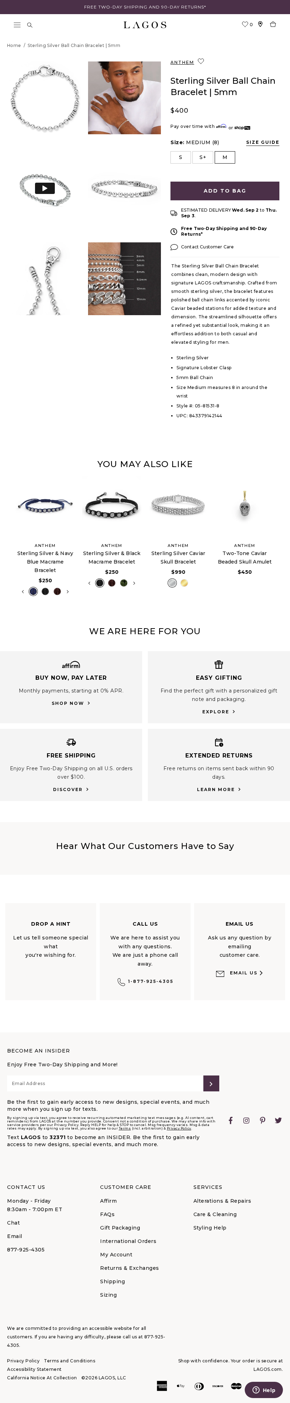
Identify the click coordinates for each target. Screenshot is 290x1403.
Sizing (108, 1295)
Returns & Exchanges (129, 1268)
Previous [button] (6, 539)
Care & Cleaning (215, 1214)
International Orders (128, 1241)
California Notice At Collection (42, 1377)
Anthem (182, 62)
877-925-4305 (26, 1249)
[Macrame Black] (45, 591)
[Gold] (184, 583)
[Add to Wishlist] (201, 61)
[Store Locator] (260, 25)
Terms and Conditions (69, 1360)
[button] (44, 97)
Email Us (243, 972)
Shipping (112, 1281)
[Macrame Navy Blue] (33, 591)
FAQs (107, 1214)
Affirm (108, 1201)
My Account (116, 1254)
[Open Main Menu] (17, 25)
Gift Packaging (120, 1228)
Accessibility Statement (34, 1369)
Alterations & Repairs (222, 1201)
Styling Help (210, 1228)
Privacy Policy (179, 1128)
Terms (125, 1128)
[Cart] (273, 25)
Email (14, 1236)
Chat (13, 1223)
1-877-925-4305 (150, 981)
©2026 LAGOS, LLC (103, 1377)
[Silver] (172, 583)
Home (14, 45)
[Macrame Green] (124, 583)
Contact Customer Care (207, 246)
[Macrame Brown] (57, 591)
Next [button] (67, 591)
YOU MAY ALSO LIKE (145, 464)
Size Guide (262, 142)
